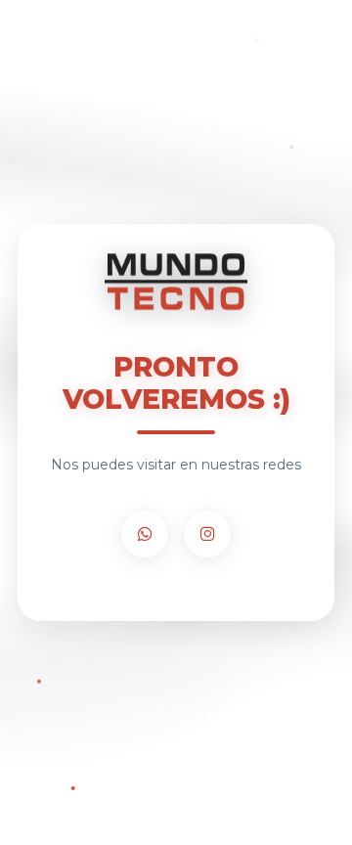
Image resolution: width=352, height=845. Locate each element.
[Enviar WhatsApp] (144, 534)
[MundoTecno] (176, 284)
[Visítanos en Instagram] (207, 534)
